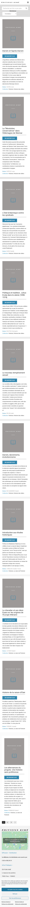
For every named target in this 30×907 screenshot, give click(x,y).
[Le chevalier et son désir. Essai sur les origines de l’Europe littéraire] (13, 593)
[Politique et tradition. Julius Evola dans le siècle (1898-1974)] (13, 275)
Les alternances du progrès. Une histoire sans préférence (13, 770)
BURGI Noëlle (10, 251)
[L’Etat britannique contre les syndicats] (13, 195)
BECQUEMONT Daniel (13, 491)
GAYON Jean (10, 87)
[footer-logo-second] (10, 2)
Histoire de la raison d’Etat (13, 692)
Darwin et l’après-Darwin (13, 51)
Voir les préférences (15, 898)
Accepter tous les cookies (15, 889)
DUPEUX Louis (11, 171)
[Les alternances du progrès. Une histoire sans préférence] (14, 751)
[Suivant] (15, 822)
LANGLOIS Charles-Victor (14, 569)
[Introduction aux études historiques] (13, 515)
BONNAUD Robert (13, 810)
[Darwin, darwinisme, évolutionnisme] (13, 437)
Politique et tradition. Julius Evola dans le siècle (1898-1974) (14, 295)
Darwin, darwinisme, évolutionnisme (11, 456)
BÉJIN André (10, 413)
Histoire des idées (19, 89)
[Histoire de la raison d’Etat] (13, 675)
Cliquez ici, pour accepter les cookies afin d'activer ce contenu (15, 840)
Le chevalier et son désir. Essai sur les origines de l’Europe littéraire (13, 612)
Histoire (11, 89)
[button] (28, 2)
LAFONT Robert (11, 651)
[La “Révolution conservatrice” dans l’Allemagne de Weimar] (13, 111)
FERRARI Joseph (11, 726)
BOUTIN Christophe (12, 331)
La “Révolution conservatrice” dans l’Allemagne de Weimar (12, 130)
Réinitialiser (13, 11)
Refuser (15, 894)
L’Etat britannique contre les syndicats (13, 214)
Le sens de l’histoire (19, 571)
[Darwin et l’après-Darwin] (13, 33)
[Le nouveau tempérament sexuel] (13, 355)
